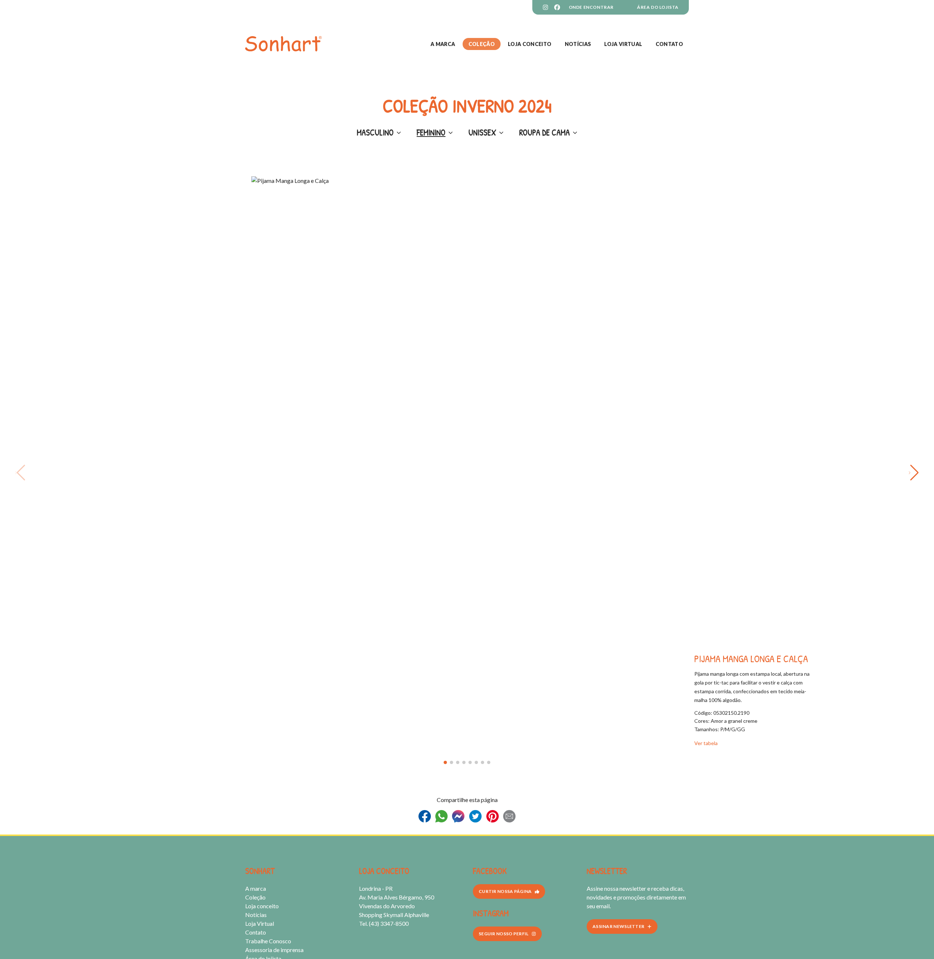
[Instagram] (545, 7)
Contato (669, 44)
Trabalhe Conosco (268, 940)
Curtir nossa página (505, 891)
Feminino (431, 132)
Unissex (482, 132)
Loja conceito (530, 44)
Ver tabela (706, 743)
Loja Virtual (623, 44)
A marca (443, 44)
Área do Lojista (658, 7)
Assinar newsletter (618, 926)
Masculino (375, 132)
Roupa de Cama (544, 132)
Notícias (578, 44)
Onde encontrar (591, 7)
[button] (445, 762)
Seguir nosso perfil (504, 933)
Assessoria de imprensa (274, 949)
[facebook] (557, 7)
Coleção (481, 44)
